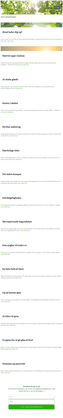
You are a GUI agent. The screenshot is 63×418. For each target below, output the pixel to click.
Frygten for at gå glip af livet (17, 340)
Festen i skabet (10, 103)
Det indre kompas (11, 174)
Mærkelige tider (11, 150)
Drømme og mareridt (13, 363)
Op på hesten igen (11, 292)
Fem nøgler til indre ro (14, 245)
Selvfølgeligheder (11, 197)
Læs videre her (8, 41)
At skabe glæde (10, 79)
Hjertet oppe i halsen (13, 55)
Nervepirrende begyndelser (17, 221)
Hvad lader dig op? (12, 32)
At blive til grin (10, 316)
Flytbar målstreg (11, 126)
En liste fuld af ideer (13, 268)
